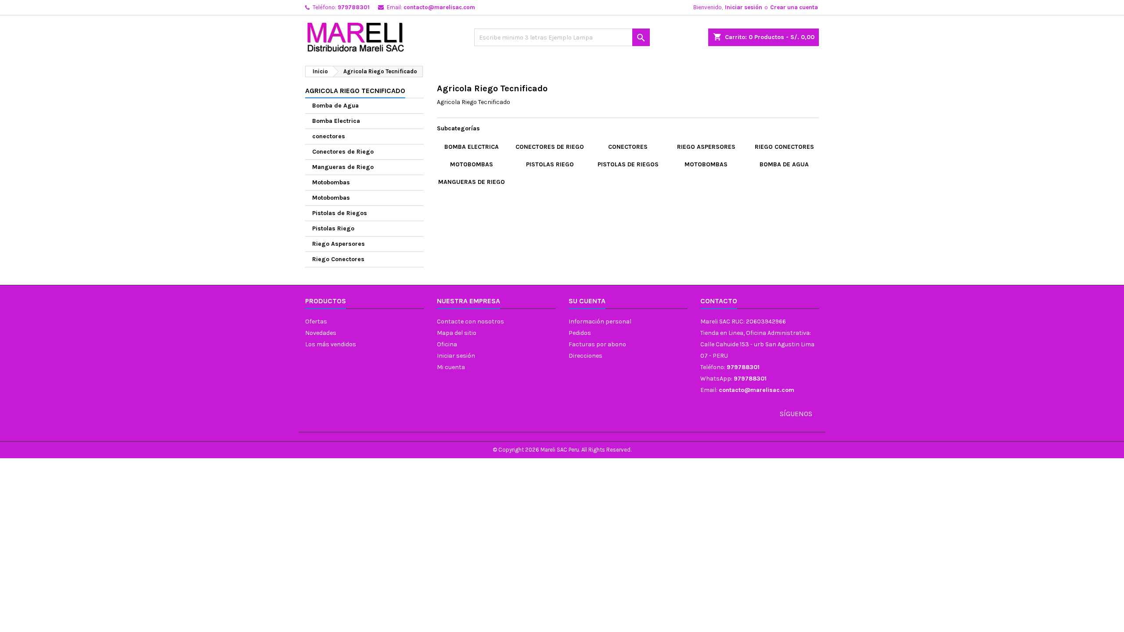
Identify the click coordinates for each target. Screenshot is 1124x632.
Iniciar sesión (743, 7)
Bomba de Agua (335, 105)
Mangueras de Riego (343, 167)
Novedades (320, 333)
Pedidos (580, 333)
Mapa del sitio (456, 333)
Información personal (600, 321)
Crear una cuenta (794, 7)
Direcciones (585, 355)
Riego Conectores (338, 259)
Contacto (718, 301)
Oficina (447, 344)
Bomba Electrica (336, 121)
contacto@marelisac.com (439, 7)
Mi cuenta (451, 367)
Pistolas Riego (333, 228)
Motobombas (331, 182)
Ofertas (316, 321)
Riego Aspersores (338, 244)
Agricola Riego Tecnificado (355, 90)
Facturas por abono (597, 344)
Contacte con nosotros (470, 321)
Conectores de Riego (343, 151)
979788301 (354, 7)
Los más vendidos (330, 344)
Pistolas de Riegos (339, 213)
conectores (328, 136)
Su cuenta (587, 301)
